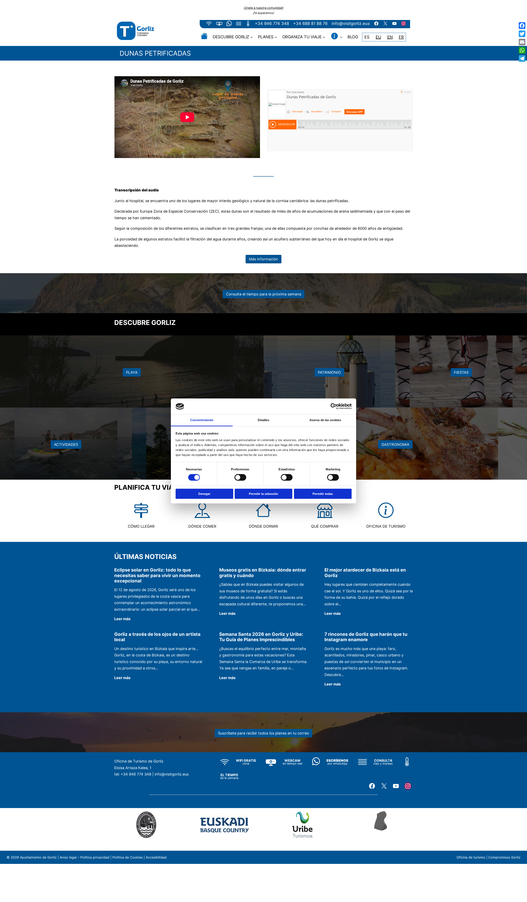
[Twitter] (522, 34)
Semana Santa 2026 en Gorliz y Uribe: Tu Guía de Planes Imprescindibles (261, 636)
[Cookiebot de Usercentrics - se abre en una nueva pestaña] (334, 406)
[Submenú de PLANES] (276, 37)
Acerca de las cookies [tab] (325, 420)
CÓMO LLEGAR (141, 526)
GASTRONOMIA (395, 444)
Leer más (122, 619)
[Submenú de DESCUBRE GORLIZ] (251, 37)
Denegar (204, 494)
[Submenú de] (341, 37)
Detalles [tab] (263, 420)
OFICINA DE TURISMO (386, 526)
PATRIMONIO (329, 372)
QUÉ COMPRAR (324, 526)
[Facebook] (522, 25)
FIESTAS (461, 372)
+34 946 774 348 (272, 23)
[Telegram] (522, 58)
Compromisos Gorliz (504, 857)
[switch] (240, 477)
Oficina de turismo (471, 857)
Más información (263, 259)
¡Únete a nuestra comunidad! (263, 7)
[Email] (522, 42)
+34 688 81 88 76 (310, 23)
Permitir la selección (263, 494)
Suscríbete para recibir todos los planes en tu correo (263, 733)
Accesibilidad (156, 857)
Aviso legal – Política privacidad (84, 857)
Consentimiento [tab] (201, 420)
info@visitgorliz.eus (351, 23)
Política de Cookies (127, 857)
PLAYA (132, 372)
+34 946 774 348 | (137, 774)
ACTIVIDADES (66, 444)
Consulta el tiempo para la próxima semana (263, 294)
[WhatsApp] (522, 50)
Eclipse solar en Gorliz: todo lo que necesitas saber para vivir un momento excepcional (157, 575)
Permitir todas (322, 494)
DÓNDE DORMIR (263, 526)
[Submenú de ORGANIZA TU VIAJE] (324, 37)
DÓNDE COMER (202, 526)
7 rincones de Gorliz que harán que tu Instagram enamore (365, 636)
